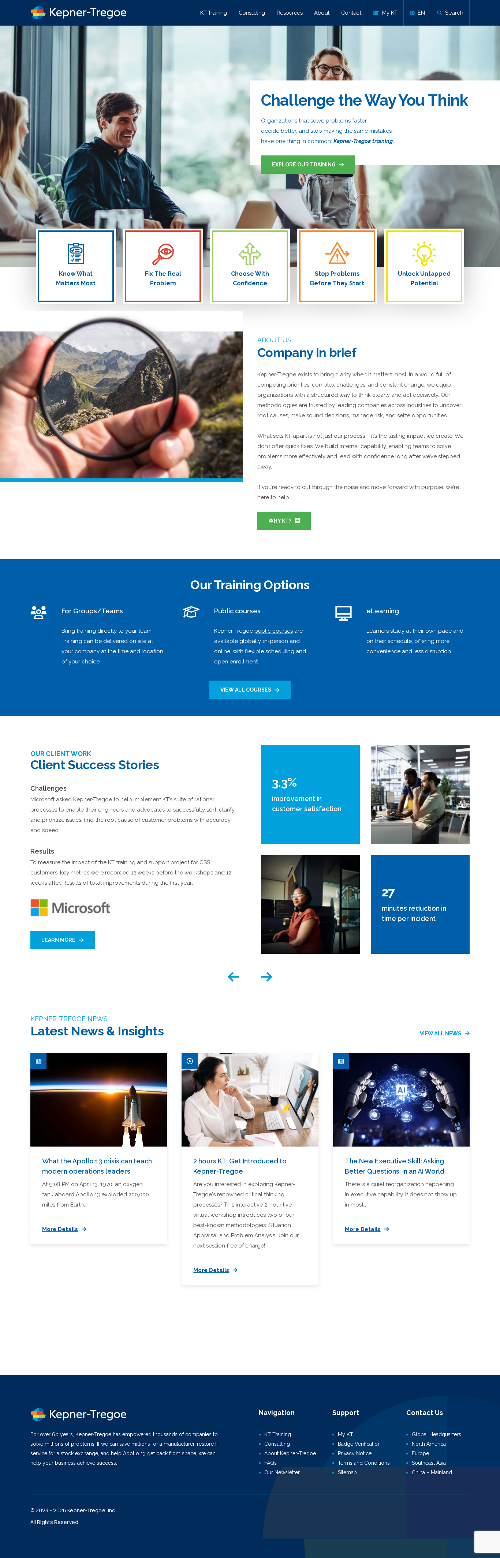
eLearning (382, 611)
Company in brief (306, 352)
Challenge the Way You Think (364, 100)
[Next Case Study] (267, 977)
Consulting (252, 13)
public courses (273, 631)
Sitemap (347, 1472)
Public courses (237, 611)
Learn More (58, 940)
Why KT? (279, 521)
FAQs (270, 1463)
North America (429, 1444)
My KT (345, 1434)
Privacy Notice (355, 1453)
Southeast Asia (429, 1463)
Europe (420, 1453)
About (321, 13)
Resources (290, 13)
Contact (351, 13)
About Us (274, 340)
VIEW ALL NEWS (441, 1033)
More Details (60, 1229)
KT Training (213, 13)
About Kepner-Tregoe (290, 1453)
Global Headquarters (436, 1434)
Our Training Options (249, 584)
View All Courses (245, 690)
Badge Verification (359, 1444)
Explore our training (304, 165)
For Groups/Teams (92, 611)
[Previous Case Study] (233, 977)
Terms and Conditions (364, 1463)
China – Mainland (432, 1472)
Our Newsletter (282, 1472)
